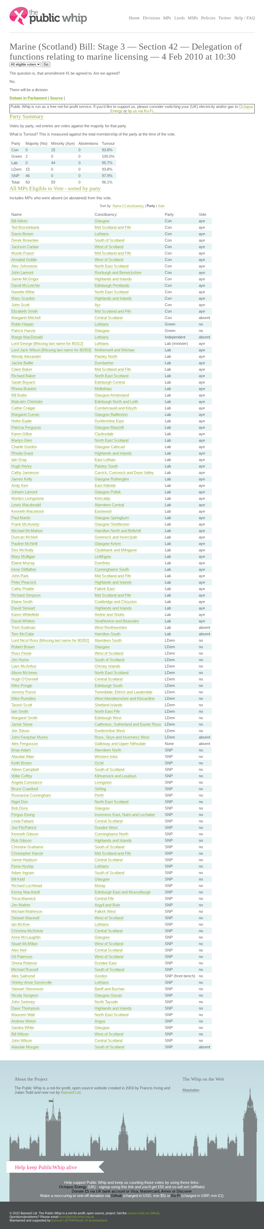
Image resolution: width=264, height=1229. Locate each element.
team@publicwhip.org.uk (76, 1217)
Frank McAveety (25, 524)
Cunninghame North (111, 834)
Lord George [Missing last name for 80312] (47, 343)
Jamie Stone (21, 724)
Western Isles (106, 756)
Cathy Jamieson (25, 472)
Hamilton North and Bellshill (118, 530)
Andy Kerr (19, 485)
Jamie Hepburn (24, 860)
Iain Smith (19, 711)
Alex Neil (18, 950)
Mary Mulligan (23, 556)
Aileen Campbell (25, 769)
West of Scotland (109, 246)
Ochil (99, 763)
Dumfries (102, 563)
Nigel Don (19, 801)
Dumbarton (104, 363)
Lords (179, 17)
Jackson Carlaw (25, 246)
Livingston (103, 782)
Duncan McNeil (24, 537)
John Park (20, 576)
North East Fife (107, 711)
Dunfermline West (110, 730)
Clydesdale (104, 434)
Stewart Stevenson (27, 989)
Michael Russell (24, 969)
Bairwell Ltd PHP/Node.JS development (79, 1220)
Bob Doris (19, 808)
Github (116, 1195)
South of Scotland (109, 240)
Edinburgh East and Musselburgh (123, 892)
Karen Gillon (21, 434)
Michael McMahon (27, 530)
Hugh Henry (21, 466)
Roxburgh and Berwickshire (118, 272)
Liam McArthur (23, 666)
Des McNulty (22, 550)
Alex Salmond (23, 976)
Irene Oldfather (23, 569)
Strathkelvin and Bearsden (117, 621)
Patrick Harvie (23, 330)
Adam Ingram (22, 872)
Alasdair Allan (22, 756)
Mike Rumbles (23, 698)
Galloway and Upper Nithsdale (120, 743)
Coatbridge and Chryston (116, 601)
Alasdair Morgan (25, 1047)
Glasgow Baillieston (111, 414)
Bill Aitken (19, 221)
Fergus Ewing (23, 814)
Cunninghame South (112, 569)
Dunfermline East (109, 421)
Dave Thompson (25, 1008)
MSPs (193, 17)
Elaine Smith (21, 601)
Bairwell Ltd (70, 1092)
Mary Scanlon (23, 298)
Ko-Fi (175, 1195)
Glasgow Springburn (112, 518)
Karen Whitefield (25, 614)
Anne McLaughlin (25, 937)
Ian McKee (20, 924)
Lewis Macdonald (26, 505)
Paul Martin (20, 518)
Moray (100, 885)
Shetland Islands (108, 705)
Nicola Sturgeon (24, 995)
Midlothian (103, 388)
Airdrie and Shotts (110, 614)
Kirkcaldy (102, 498)
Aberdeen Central (109, 505)
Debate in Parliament (28, 98)
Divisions (151, 17)
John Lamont (22, 272)
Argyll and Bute (107, 905)
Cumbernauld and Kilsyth (116, 408)
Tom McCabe (22, 634)
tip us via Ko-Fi (140, 111)
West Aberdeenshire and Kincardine (125, 698)
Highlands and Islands (113, 279)
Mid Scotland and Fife (113, 227)
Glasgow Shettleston (112, 524)
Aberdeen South (108, 640)
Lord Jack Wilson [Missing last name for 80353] (51, 350)
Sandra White (22, 1027)
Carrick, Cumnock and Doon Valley (124, 472)
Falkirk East (105, 588)
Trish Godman (23, 627)
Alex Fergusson (24, 743)
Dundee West (106, 827)
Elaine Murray (23, 563)
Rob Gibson (21, 840)
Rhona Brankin (23, 388)
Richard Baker (23, 376)
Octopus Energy (73, 1187)
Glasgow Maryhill (109, 427)
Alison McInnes (24, 672)
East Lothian (105, 459)
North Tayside (106, 1002)
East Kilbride (105, 485)
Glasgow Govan (108, 995)
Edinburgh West (108, 718)
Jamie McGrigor (25, 279)
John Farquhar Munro (29, 737)
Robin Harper (22, 324)
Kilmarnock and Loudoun (115, 776)
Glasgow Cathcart (110, 447)
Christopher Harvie (27, 853)
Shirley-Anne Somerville (31, 982)
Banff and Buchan (110, 989)
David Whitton (23, 621)
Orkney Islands (107, 666)
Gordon (101, 976)
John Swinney (23, 1002)
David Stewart (23, 608)
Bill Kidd (18, 879)
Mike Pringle (21, 685)
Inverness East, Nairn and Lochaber (125, 814)
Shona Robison (24, 963)
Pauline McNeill (24, 543)
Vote (161, 206)
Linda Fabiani (22, 821)
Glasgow (102, 221)
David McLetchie (25, 285)
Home (134, 17)
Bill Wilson (20, 1034)
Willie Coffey (21, 776)
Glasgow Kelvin (108, 543)
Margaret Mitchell (25, 317)
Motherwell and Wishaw (115, 350)
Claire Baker (21, 369)
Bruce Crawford (24, 789)
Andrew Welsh (23, 1021)
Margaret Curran (25, 414)
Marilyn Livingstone (27, 498)
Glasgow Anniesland (112, 395)
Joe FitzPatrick (24, 827)
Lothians (102, 234)
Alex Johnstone (24, 266)
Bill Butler (19, 395)
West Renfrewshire (111, 627)
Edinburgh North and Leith (116, 401)
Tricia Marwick (23, 898)
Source (56, 98)
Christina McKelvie (27, 931)
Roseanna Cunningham (31, 795)
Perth (99, 795)
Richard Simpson (25, 595)
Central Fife (104, 898)
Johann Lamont (24, 492)
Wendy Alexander (26, 356)
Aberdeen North (108, 750)
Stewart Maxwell (25, 918)
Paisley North (106, 356)
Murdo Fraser (22, 253)
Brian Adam (21, 750)
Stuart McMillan (24, 943)
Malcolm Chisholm (27, 401)
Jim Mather (20, 905)
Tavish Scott (21, 705)
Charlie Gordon (24, 447)
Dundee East (106, 963)
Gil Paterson (21, 956)
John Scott (20, 305)
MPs (167, 17)
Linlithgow (103, 556)
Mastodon (191, 1090)
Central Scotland (108, 317)
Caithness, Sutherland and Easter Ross (128, 724)
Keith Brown (21, 763)
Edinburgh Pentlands (112, 285)
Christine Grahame (27, 847)
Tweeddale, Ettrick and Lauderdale (123, 692)
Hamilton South (107, 634)
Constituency (134, 206)
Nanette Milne (23, 292)
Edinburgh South (108, 685)
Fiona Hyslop (22, 866)
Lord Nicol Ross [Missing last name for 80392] (50, 640)
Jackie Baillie (22, 363)
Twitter (224, 17)
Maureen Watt (23, 1014)
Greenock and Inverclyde (116, 537)
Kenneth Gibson (24, 834)
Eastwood (103, 511)
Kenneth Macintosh (27, 511)
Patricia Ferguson (26, 427)
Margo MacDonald (27, 337)
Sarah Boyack (23, 382)
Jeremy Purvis (23, 692)
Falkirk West (105, 911)
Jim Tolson (20, 730)
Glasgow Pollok (108, 492)
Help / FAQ (244, 17)
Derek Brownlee (24, 240)
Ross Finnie (21, 653)
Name (117, 206)
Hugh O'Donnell (24, 679)
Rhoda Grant (22, 453)
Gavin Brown (22, 234)
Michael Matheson (26, 911)
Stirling (100, 789)
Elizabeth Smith (24, 311)
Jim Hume (20, 659)
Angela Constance (26, 782)
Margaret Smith (24, 718)
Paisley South (106, 466)
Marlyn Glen (21, 440)
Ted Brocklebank (25, 227)
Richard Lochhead (26, 885)
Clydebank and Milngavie (116, 550)
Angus (100, 1021)
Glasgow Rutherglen (112, 479)
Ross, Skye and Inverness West (122, 737)
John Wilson (21, 1040)
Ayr (98, 305)
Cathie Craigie (23, 408)
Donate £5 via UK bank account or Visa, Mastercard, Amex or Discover (132, 1191)
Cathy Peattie (22, 588)
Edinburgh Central (110, 382)
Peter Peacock (23, 582)
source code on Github (143, 1213)
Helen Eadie (21, 421)
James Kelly (21, 479)
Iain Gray (19, 459)
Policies (208, 17)
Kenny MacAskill (25, 892)
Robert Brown (23, 647)
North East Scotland (111, 266)
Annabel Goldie (24, 259)
